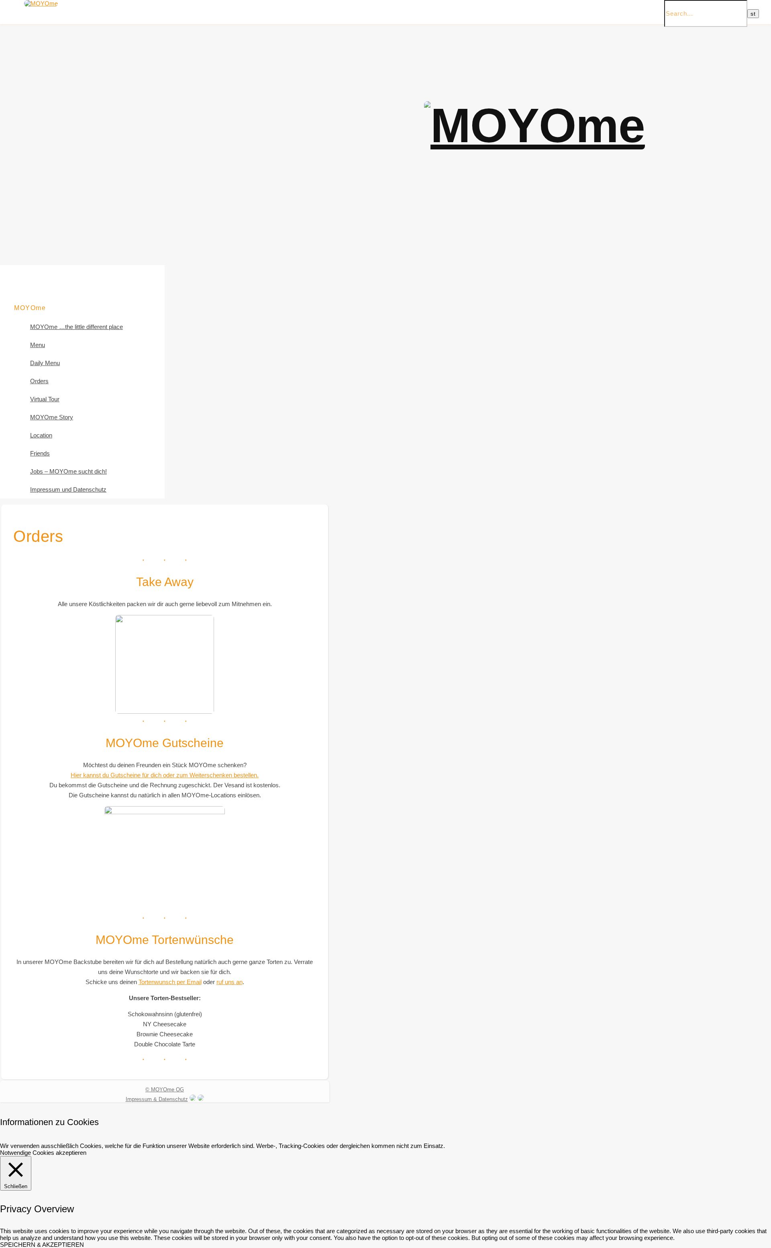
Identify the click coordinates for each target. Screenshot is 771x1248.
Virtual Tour (44, 399)
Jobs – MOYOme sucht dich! (68, 471)
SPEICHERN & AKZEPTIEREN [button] (42, 1244)
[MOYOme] (41, 3)
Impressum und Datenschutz (68, 489)
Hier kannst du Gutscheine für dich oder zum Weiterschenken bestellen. (165, 775)
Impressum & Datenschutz (157, 1099)
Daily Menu (45, 362)
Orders (39, 381)
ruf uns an (229, 981)
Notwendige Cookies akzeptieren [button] (43, 1152)
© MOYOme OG (164, 1090)
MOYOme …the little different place (76, 326)
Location (41, 435)
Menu (37, 344)
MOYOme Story (51, 417)
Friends (40, 453)
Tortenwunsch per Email (170, 981)
